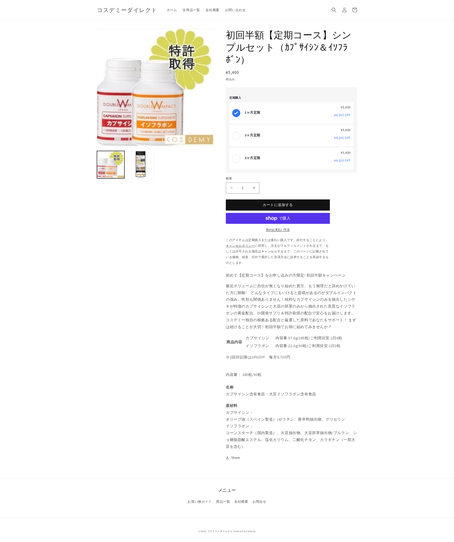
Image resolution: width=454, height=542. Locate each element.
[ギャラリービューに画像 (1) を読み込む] (110, 164)
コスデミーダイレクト (220, 531)
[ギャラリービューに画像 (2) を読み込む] (140, 164)
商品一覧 (223, 501)
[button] (334, 10)
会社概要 (241, 501)
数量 (229, 178)
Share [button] (235, 457)
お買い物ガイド (200, 501)
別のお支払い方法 (278, 229)
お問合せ (259, 501)
